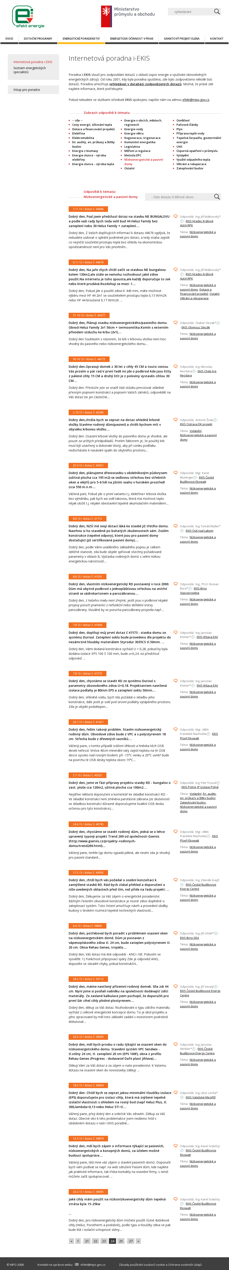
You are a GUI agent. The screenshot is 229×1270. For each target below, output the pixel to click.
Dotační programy (38, 38)
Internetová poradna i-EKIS (32, 62)
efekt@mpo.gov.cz (195, 100)
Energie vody (133, 129)
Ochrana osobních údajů (185, 1265)
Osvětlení (183, 120)
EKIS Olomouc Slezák (196, 327)
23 (104, 1241)
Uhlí (179, 147)
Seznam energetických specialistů (29, 70)
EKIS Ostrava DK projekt (196, 424)
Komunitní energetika (139, 142)
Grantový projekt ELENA (181, 38)
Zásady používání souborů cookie (142, 1265)
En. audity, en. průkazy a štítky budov (198, 796)
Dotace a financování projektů (93, 129)
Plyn (179, 129)
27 (131, 1241)
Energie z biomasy (85, 151)
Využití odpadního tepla (193, 159)
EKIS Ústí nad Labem (199, 531)
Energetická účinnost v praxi (131, 38)
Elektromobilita (83, 138)
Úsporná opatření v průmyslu (197, 151)
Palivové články (187, 125)
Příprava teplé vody (190, 133)
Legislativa (132, 147)
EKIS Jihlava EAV (207, 637)
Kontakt (216, 38)
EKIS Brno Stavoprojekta (193, 590)
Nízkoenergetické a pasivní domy (198, 234)
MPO (13, 1265)
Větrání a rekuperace (191, 164)
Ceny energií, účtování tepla (92, 125)
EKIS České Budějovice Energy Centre (198, 887)
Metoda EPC (132, 155)
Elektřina (78, 133)
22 (95, 1241)
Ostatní (129, 168)
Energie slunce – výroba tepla (93, 164)
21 (87, 1241)
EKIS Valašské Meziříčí (201, 1097)
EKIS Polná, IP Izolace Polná (200, 787)
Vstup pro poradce (26, 89)
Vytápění (182, 155)
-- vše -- (77, 120)
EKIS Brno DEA (189, 938)
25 (121, 1241)
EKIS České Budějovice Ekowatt (197, 479)
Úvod (9, 38)
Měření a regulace (137, 151)
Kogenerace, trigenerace (142, 138)
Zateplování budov (189, 168)
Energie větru (134, 133)
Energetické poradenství (81, 38)
